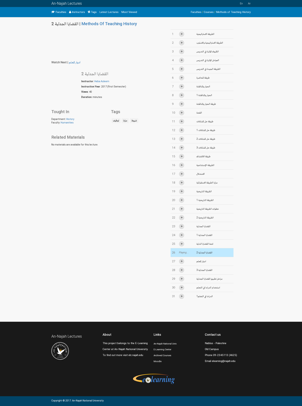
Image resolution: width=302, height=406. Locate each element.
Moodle (157, 361)
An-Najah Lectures (66, 3)
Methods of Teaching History (233, 12)
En (241, 3)
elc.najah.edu (135, 355)
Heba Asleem (101, 81)
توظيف (116, 120)
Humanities (67, 122)
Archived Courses (162, 355)
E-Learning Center (162, 349)
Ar (249, 3)
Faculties (60, 12)
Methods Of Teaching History (109, 23)
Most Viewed (129, 12)
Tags (93, 12)
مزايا (125, 120)
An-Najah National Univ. (165, 343)
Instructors (78, 12)
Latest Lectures (108, 12)
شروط (134, 120)
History (70, 119)
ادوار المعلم (74, 62)
